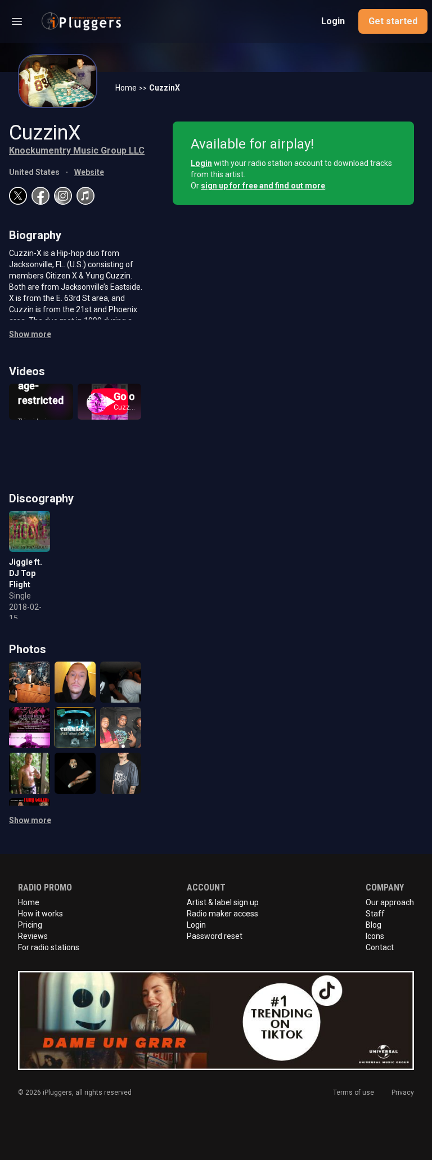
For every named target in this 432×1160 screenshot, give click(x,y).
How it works (40, 913)
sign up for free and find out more (263, 185)
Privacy (403, 1092)
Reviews (33, 936)
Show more (30, 334)
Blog (373, 924)
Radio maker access (222, 913)
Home (126, 87)
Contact (380, 947)
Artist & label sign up (223, 902)
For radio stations (48, 947)
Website (89, 172)
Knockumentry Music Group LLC (77, 150)
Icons (375, 936)
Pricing (30, 924)
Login (333, 21)
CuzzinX (164, 87)
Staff (375, 913)
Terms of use (353, 1092)
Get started (392, 21)
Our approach (390, 902)
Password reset (214, 936)
